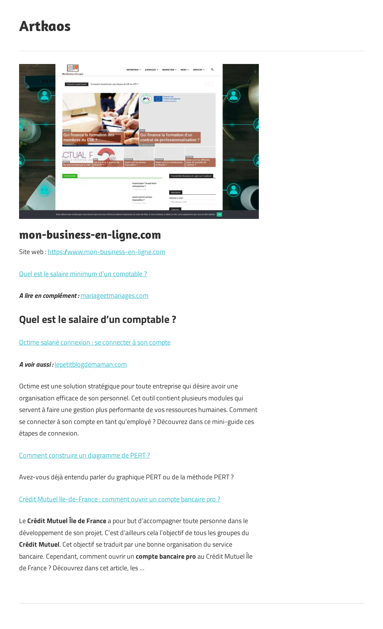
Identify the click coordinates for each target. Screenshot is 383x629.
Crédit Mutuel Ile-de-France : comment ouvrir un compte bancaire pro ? (119, 499)
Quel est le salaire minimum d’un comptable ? (83, 274)
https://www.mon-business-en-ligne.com (106, 252)
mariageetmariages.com (114, 295)
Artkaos (45, 25)
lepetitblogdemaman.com (91, 364)
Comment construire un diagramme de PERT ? (84, 455)
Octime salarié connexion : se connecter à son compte (95, 342)
